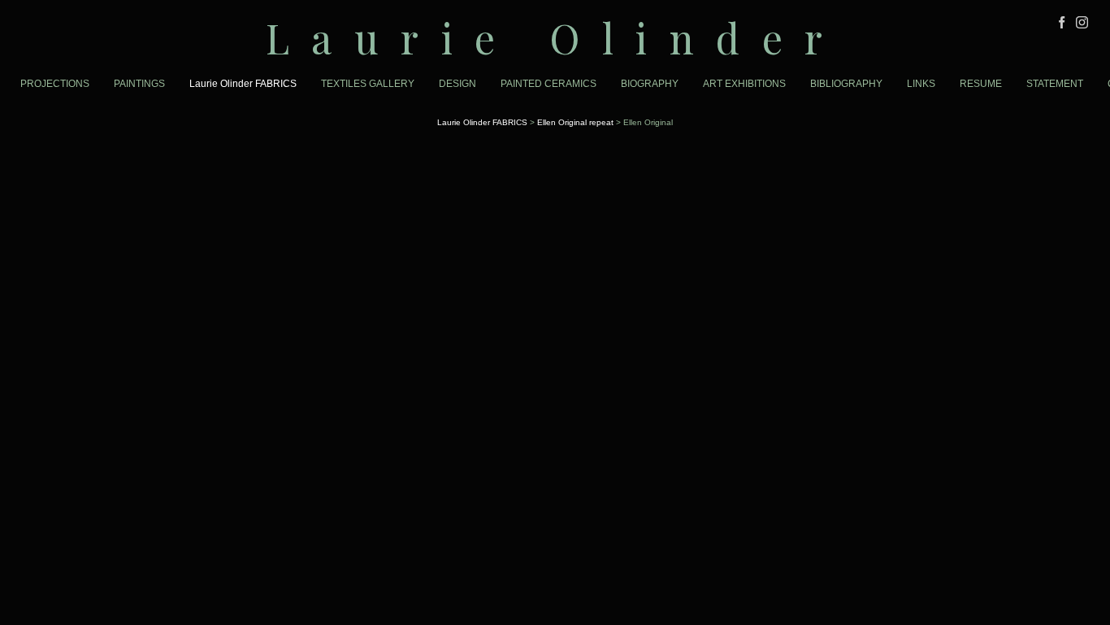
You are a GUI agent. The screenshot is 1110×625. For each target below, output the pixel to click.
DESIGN (457, 83)
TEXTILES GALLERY (367, 83)
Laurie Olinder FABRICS (243, 83)
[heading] (555, 37)
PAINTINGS (139, 83)
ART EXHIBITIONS (744, 83)
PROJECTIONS (54, 83)
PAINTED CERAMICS (548, 83)
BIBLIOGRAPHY (846, 83)
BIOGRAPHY (650, 83)
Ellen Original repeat (575, 122)
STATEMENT (1054, 83)
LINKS (921, 83)
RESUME (981, 83)
